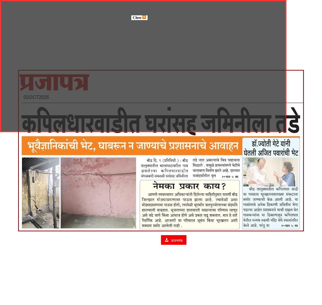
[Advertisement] (161, 270)
